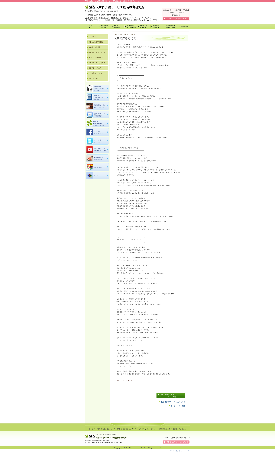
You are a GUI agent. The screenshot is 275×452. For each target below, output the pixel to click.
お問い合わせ (183, 26)
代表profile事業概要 (104, 26)
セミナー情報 (115, 429)
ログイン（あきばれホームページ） (180, 451)
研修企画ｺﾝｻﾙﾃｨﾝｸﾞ (156, 26)
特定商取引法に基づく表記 (167, 429)
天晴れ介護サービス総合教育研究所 (111, 437)
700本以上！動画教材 (144, 26)
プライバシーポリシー (149, 429)
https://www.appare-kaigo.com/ (106, 11)
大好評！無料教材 (117, 26)
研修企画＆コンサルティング (131, 429)
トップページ (89, 26)
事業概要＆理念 (104, 429)
